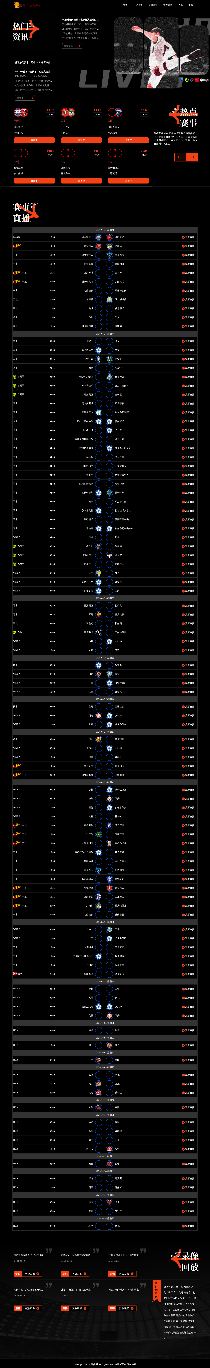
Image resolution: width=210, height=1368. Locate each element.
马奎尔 (167, 1315)
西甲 (15, 665)
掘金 (91, 1163)
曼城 (91, 308)
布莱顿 (89, 299)
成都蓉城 (88, 888)
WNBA (16, 537)
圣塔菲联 (119, 403)
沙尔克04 (119, 974)
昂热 (91, 317)
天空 (91, 573)
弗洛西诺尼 (87, 350)
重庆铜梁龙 (87, 281)
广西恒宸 (119, 870)
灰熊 (117, 1107)
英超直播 (158, 133)
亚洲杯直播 (162, 140)
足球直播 (138, 5)
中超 (24, 246)
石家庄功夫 (120, 290)
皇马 (91, 706)
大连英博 (119, 281)
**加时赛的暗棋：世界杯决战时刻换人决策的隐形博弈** (90, 19)
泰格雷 (89, 528)
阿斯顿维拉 (120, 299)
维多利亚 (88, 394)
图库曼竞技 (87, 412)
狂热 (117, 573)
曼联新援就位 (178, 1315)
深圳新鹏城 (87, 775)
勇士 (91, 1140)
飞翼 (91, 537)
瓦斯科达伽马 (122, 385)
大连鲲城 (88, 947)
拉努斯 (89, 475)
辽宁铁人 (88, 246)
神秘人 (118, 582)
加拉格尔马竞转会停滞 (177, 1304)
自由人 (89, 748)
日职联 (16, 237)
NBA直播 (168, 133)
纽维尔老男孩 (86, 484)
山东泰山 (119, 896)
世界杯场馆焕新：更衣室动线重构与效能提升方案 (86, 1289)
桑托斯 (89, 546)
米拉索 (118, 546)
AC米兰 (119, 368)
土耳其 (179, 1287)
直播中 (34, 140)
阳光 (91, 674)
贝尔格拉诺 (87, 430)
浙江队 (89, 834)
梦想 (117, 650)
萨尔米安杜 (87, 510)
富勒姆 (89, 623)
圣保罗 (118, 555)
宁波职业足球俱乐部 (83, 956)
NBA (15, 1030)
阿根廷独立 (87, 466)
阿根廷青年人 (122, 475)
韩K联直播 (164, 143)
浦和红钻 (119, 237)
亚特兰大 (88, 359)
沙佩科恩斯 (87, 555)
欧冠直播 (188, 133)
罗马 (91, 614)
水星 (91, 692)
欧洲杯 (167, 1287)
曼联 (194, 1309)
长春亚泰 (88, 264)
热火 (117, 1030)
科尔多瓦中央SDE (124, 528)
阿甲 (15, 403)
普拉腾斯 (119, 421)
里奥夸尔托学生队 (84, 439)
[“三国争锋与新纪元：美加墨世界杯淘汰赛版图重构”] (122, 1270)
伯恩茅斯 (119, 308)
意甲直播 (185, 137)
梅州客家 (119, 956)
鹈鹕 (117, 1074)
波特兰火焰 (87, 582)
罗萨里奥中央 (122, 519)
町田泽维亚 (87, 237)
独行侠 (118, 1092)
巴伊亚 (118, 394)
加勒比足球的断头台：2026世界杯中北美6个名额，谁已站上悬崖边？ (97, 29)
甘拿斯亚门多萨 (123, 448)
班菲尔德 (119, 484)
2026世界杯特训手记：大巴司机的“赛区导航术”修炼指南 (43, 90)
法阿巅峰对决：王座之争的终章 (31, 76)
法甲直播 (175, 137)
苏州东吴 (119, 914)
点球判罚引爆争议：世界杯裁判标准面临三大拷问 (40, 85)
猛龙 (91, 1030)
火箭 (91, 1092)
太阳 (117, 1060)
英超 (15, 299)
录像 (190, 5)
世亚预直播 (174, 140)
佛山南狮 (119, 264)
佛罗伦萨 (119, 614)
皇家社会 (119, 706)
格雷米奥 (119, 376)
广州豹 (89, 965)
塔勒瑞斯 (88, 519)
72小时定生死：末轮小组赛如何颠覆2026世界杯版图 (88, 24)
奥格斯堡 (88, 974)
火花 (91, 650)
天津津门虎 (87, 843)
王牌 (117, 591)
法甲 (15, 317)
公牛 (91, 1060)
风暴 (117, 537)
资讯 (180, 5)
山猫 (91, 641)
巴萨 (91, 739)
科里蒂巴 (88, 564)
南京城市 (119, 255)
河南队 (118, 246)
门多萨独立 (120, 466)
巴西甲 (20, 376)
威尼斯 (89, 341)
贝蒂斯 (118, 665)
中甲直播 (185, 140)
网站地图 (131, 1364)
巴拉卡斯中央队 (85, 421)
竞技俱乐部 (87, 492)
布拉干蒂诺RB (86, 376)
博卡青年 (119, 492)
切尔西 (118, 623)
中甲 (19, 255)
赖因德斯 (188, 1287)
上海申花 (88, 896)
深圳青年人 (87, 255)
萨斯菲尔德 (120, 501)
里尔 (117, 317)
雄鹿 (91, 1202)
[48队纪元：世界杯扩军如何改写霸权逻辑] (75, 1270)
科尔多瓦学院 (122, 412)
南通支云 (119, 947)
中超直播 (178, 133)
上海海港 (88, 272)
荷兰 (173, 1287)
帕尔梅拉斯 (87, 385)
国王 (91, 1045)
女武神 (118, 641)
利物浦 (118, 326)
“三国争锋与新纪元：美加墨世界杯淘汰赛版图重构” (134, 1255)
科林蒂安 (119, 564)
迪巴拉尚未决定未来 (179, 1327)
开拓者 (118, 1187)
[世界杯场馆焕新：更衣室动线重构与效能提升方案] (75, 1304)
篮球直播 (153, 5)
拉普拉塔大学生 (123, 510)
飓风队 (89, 457)
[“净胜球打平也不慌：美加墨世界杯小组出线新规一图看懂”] (122, 1304)
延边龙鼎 (119, 852)
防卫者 (118, 430)
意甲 (15, 341)
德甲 (19, 974)
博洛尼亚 (88, 605)
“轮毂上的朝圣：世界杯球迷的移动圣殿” (35, 81)
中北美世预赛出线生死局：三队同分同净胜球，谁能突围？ (92, 38)
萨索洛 (118, 359)
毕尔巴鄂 (119, 739)
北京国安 (119, 766)
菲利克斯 (178, 1292)
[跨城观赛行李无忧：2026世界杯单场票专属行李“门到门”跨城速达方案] (28, 1270)
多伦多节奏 (87, 591)
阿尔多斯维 (87, 403)
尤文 (117, 350)
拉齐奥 (118, 605)
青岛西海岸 (120, 843)
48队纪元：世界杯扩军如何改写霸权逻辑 (81, 1255)
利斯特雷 (119, 457)
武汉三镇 (119, 825)
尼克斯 (118, 1178)
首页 (125, 5)
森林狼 (118, 1131)
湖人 (117, 1045)
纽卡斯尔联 (87, 326)
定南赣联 (88, 290)
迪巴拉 (179, 1321)
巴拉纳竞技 (120, 632)
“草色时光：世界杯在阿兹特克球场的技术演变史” (87, 33)
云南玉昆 (119, 834)
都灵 (91, 368)
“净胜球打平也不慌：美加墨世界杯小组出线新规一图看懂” (137, 1289)
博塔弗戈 (88, 632)
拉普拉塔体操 (86, 448)
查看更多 (68, 46)
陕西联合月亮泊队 (84, 852)
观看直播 (189, 237)
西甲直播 (165, 137)
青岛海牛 (119, 272)
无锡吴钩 (119, 879)
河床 (91, 501)
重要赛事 (167, 5)
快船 (117, 1122)
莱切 (117, 341)
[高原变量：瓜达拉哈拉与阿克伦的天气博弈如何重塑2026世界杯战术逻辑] (28, 1304)
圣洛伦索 (119, 439)
